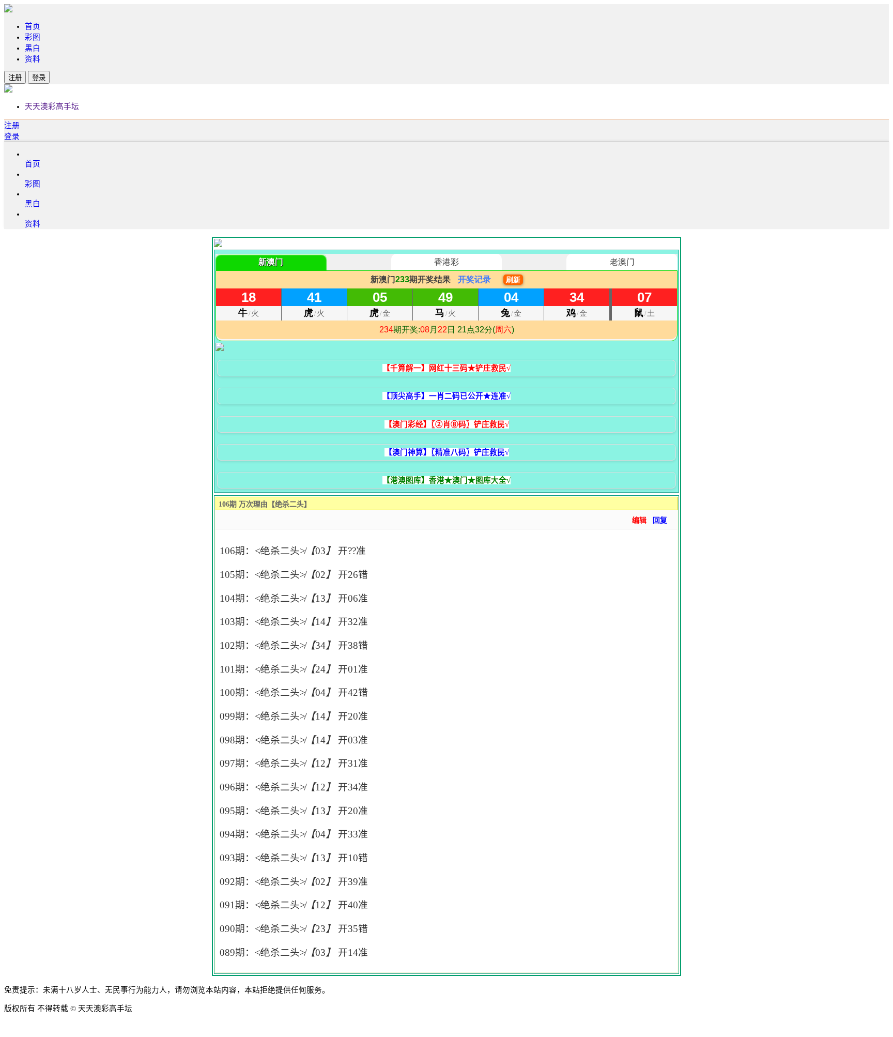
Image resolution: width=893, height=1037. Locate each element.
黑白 (32, 48)
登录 (38, 78)
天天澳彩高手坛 (52, 106)
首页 (32, 26)
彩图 (32, 37)
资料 (32, 59)
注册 (15, 78)
